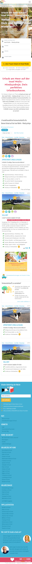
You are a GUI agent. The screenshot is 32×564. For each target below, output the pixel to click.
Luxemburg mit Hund (6, 477)
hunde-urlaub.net (9, 563)
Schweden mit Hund (6, 465)
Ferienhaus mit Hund (6, 490)
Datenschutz (24, 563)
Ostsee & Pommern (8, 127)
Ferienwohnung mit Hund (7, 488)
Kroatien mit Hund (6, 456)
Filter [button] (5, 129)
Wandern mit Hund (6, 507)
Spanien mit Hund (6, 463)
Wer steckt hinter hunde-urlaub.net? (10, 437)
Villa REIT (5, 215)
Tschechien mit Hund (6, 475)
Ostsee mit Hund (5, 479)
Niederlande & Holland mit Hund (9, 458)
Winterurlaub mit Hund (7, 524)
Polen (3, 137)
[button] (16, 41)
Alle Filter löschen (19, 133)
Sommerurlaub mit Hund (7, 511)
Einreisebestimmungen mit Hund (9, 420)
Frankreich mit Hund (6, 460)
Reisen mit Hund (5, 418)
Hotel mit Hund (5, 494)
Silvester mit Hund (6, 528)
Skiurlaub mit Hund (6, 526)
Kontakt (3, 441)
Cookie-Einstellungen (6, 444)
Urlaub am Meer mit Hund (7, 513)
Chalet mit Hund (5, 492)
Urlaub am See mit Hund (7, 516)
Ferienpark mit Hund (6, 496)
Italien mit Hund (5, 454)
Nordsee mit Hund (6, 481)
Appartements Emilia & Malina (12, 160)
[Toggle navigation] (29, 1)
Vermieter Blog (5, 431)
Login (3, 427)
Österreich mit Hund (6, 452)
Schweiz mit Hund (6, 469)
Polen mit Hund (5, 467)
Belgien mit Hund (5, 473)
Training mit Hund (6, 520)
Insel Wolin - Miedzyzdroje (19, 137)
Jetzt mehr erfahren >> (23, 301)
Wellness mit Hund (6, 518)
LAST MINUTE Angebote (7, 501)
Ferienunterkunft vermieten (8, 429)
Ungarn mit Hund (5, 471)
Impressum (19, 563)
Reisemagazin (5, 439)
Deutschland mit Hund (7, 450)
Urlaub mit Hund (4, 4)
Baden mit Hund (5, 509)
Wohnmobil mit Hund (6, 498)
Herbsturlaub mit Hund (7, 522)
